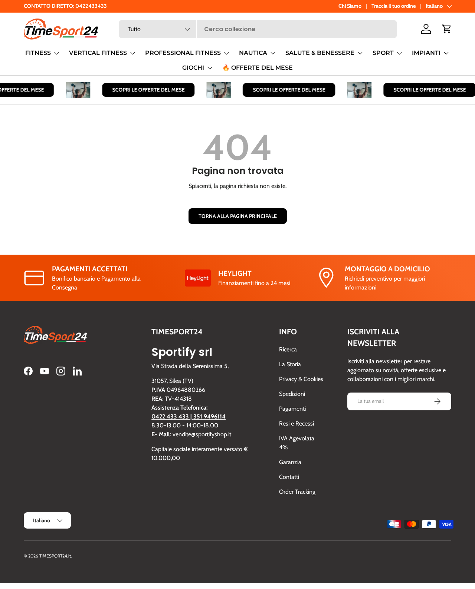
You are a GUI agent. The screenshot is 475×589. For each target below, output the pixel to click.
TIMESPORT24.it (55, 556)
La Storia (290, 364)
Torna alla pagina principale (238, 216)
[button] (447, 29)
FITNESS (38, 52)
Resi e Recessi (296, 423)
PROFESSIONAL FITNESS (183, 52)
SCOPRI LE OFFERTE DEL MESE (144, 89)
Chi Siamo (349, 6)
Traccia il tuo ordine (393, 6)
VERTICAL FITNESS (98, 52)
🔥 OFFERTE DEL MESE (257, 67)
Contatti (289, 477)
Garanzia (290, 462)
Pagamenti (292, 409)
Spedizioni (292, 394)
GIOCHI (193, 67)
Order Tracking (297, 492)
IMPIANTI (426, 52)
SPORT (383, 52)
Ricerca (288, 349)
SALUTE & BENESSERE (319, 52)
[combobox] (258, 29)
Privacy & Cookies (301, 379)
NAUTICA (253, 52)
